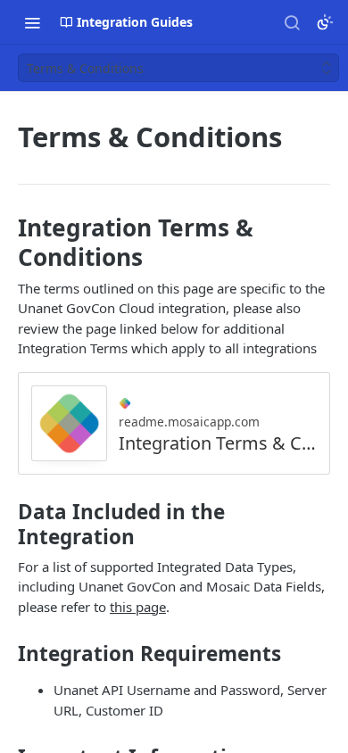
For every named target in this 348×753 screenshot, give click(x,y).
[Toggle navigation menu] (32, 22)
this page (138, 607)
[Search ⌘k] (292, 22)
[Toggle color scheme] (325, 22)
